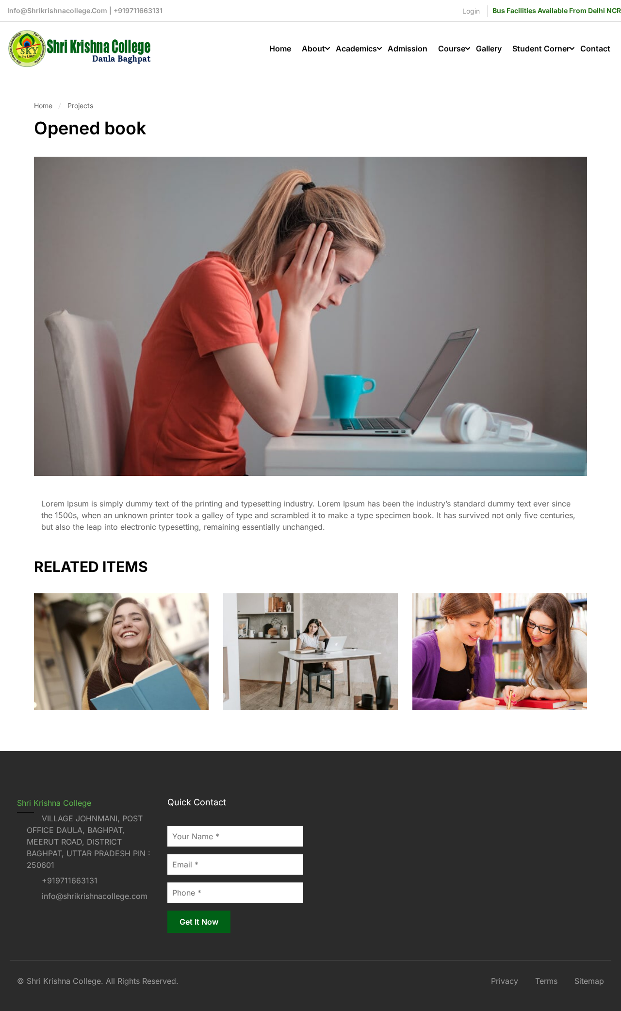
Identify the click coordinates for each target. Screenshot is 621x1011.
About (313, 48)
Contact (595, 48)
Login (471, 11)
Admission (407, 48)
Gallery (489, 48)
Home (280, 48)
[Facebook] (21, 917)
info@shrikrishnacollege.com (94, 896)
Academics (356, 48)
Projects (80, 105)
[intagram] (38, 917)
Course (451, 48)
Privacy (504, 981)
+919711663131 (70, 880)
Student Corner (541, 48)
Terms (546, 981)
